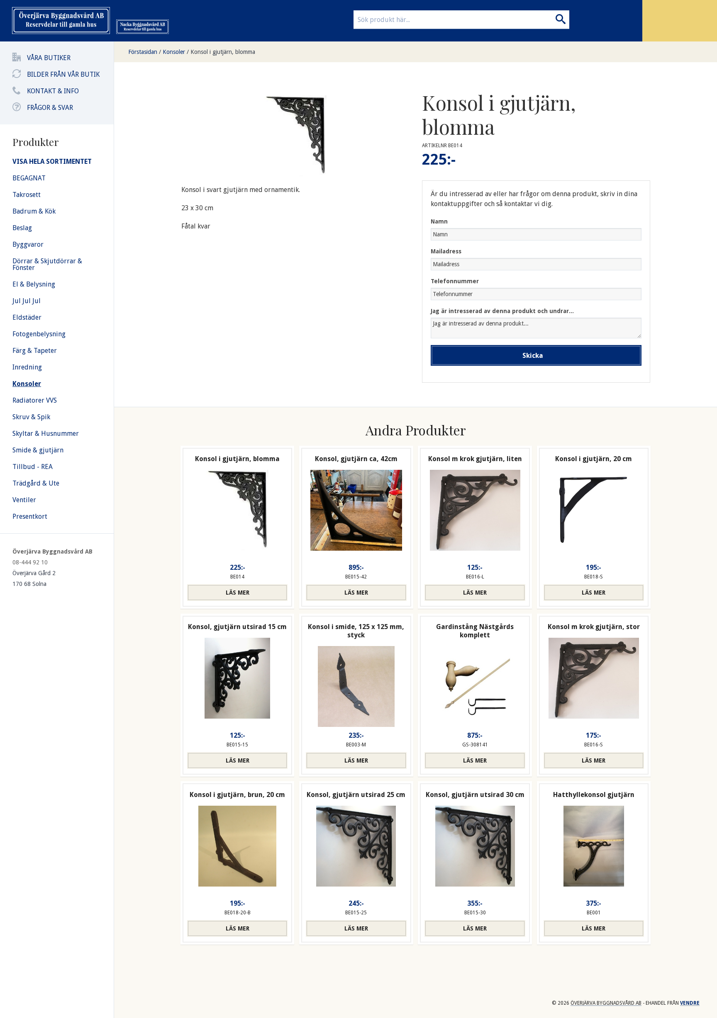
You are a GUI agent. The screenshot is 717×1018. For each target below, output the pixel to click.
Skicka (532, 356)
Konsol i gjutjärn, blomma (222, 52)
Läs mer (237, 592)
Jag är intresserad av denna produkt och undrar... (502, 311)
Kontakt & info (53, 91)
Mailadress (446, 251)
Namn (439, 221)
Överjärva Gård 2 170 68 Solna (34, 578)
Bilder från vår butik (63, 74)
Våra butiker (49, 58)
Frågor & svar (50, 108)
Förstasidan (142, 52)
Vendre (690, 1003)
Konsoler (174, 52)
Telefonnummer (455, 281)
